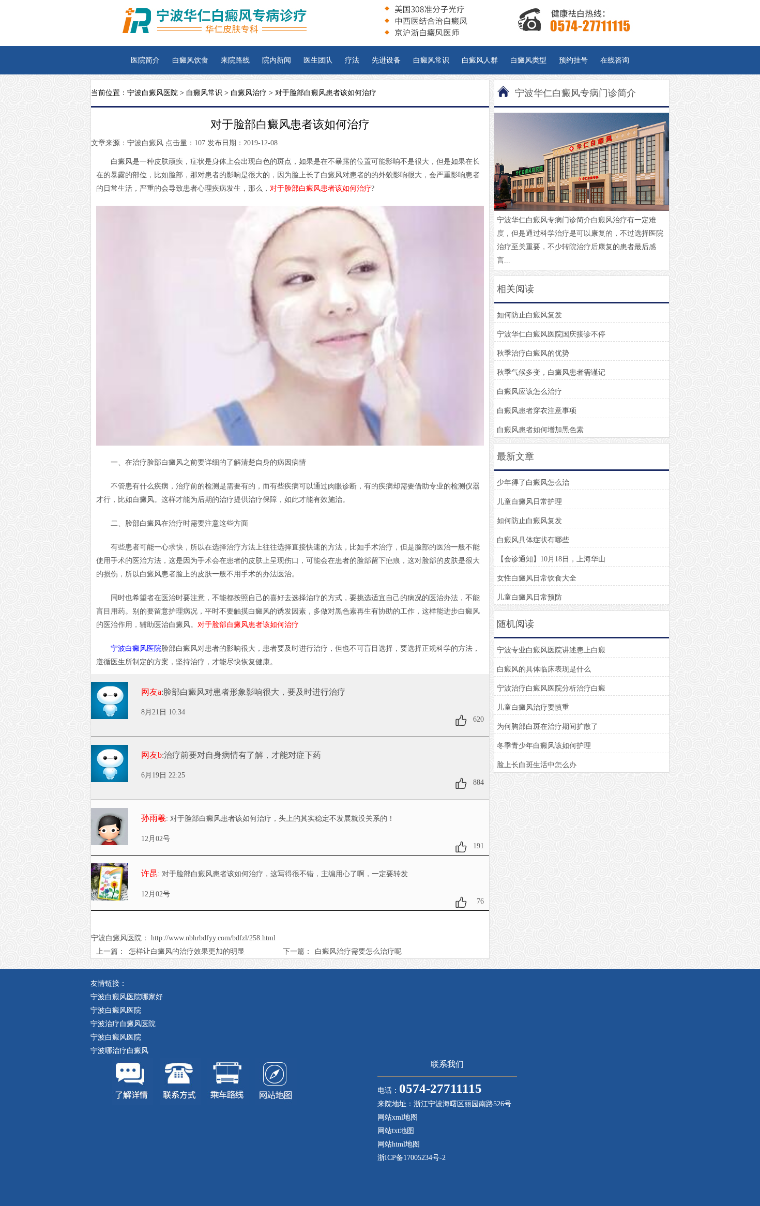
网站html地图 (398, 1144)
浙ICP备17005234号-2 (411, 1158)
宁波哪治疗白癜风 (119, 1051)
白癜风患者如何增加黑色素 (540, 430)
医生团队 (317, 60)
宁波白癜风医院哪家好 (126, 997)
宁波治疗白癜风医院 (123, 1024)
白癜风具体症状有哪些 (533, 540)
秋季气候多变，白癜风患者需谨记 (551, 372)
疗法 (352, 60)
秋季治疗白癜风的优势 (533, 353)
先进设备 (386, 60)
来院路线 (235, 60)
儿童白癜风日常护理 (529, 502)
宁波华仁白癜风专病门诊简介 (575, 93)
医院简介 (145, 60)
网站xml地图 (397, 1117)
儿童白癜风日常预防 (529, 597)
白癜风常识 (431, 60)
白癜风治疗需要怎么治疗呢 (358, 951)
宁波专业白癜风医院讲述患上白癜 (551, 650)
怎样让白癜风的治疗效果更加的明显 (187, 951)
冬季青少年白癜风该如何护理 (544, 746)
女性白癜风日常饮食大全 (536, 578)
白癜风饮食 (190, 60)
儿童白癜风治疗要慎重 (533, 707)
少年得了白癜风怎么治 (533, 482)
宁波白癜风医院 (152, 93)
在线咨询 (614, 60)
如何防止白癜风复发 (529, 315)
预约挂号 (573, 60)
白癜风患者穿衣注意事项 (536, 411)
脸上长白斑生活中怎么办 (536, 765)
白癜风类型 (528, 60)
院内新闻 (276, 60)
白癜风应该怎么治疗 (529, 391)
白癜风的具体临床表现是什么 (544, 669)
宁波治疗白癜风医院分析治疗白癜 (551, 688)
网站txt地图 (395, 1131)
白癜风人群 (480, 60)
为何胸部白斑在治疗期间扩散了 (547, 726)
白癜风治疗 (249, 93)
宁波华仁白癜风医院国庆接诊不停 (551, 334)
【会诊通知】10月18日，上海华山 (551, 559)
